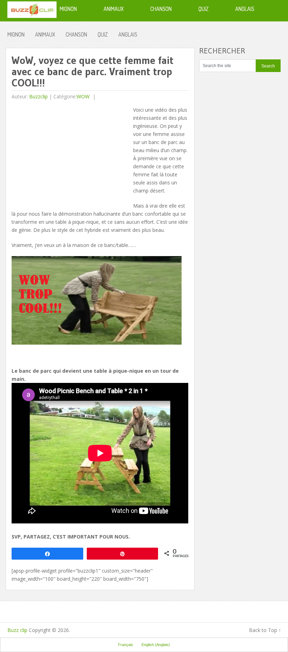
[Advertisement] (71, 155)
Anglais (127, 34)
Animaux (45, 34)
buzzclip (38, 96)
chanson (76, 34)
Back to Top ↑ (265, 630)
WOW (83, 96)
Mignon (16, 34)
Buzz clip (17, 630)
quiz (103, 34)
